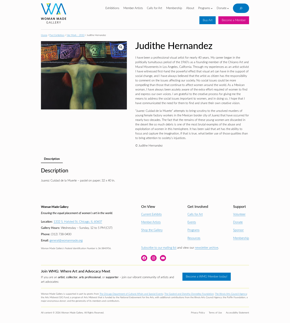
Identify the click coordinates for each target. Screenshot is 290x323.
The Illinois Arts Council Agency (231, 294)
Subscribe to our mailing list (158, 247)
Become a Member (234, 20)
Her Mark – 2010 (76, 35)
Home (44, 35)
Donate (238, 222)
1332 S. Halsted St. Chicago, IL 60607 (78, 221)
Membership (241, 238)
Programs (193, 230)
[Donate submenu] (228, 8)
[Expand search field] (241, 8)
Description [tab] (52, 158)
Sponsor (238, 230)
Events (191, 222)
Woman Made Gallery (54, 207)
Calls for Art (195, 214)
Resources (193, 238)
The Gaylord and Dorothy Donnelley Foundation (189, 294)
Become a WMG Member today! (206, 276)
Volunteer (239, 214)
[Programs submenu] (212, 8)
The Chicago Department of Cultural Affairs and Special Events (131, 294)
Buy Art (207, 20)
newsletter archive (206, 247)
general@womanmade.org (66, 240)
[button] (121, 47)
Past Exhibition (56, 35)
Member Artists (151, 222)
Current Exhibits (151, 214)
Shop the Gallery (151, 230)
